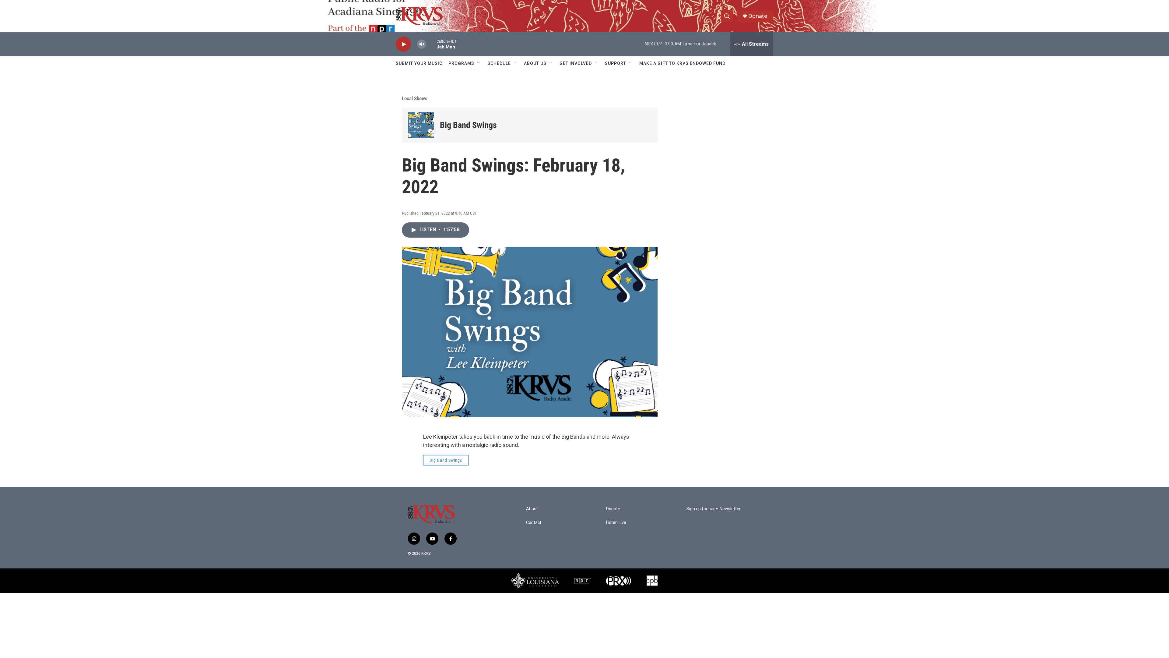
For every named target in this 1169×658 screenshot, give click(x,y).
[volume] (421, 44)
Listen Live (616, 522)
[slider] (431, 44)
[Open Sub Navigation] (478, 63)
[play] (403, 44)
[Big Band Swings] (421, 125)
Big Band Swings (468, 125)
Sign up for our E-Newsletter (713, 509)
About (532, 509)
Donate (757, 16)
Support (615, 63)
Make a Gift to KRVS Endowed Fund (682, 63)
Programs (461, 63)
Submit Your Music (419, 63)
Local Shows (414, 98)
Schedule (499, 63)
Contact (533, 522)
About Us (535, 63)
